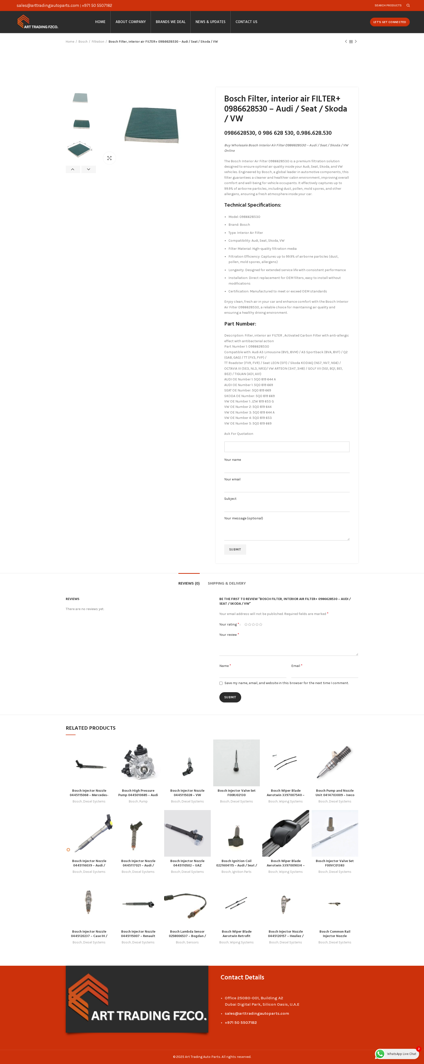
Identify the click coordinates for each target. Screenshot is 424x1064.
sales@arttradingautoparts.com (48, 5)
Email (297, 665)
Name (225, 665)
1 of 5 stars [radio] (246, 624)
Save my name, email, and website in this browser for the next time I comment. (287, 683)
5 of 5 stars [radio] (261, 624)
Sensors (192, 942)
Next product (355, 41)
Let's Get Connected (389, 22)
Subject (230, 499)
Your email (232, 479)
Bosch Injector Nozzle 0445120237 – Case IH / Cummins (89, 936)
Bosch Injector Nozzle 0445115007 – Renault (138, 934)
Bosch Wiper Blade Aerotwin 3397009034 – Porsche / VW (286, 865)
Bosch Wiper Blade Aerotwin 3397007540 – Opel (286, 795)
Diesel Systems (94, 801)
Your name (232, 460)
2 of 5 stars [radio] (250, 624)
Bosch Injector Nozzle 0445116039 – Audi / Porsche (89, 865)
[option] (81, 99)
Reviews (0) (189, 583)
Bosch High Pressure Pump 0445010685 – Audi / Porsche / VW (138, 795)
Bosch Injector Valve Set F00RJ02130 (237, 793)
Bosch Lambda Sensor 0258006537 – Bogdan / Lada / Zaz (187, 936)
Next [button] (88, 169)
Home (70, 41)
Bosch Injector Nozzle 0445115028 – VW (187, 793)
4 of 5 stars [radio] (257, 624)
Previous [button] (73, 169)
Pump (143, 801)
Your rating (229, 624)
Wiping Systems (291, 801)
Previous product (346, 41)
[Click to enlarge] (109, 158)
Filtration (98, 41)
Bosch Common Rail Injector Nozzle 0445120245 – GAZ (334, 936)
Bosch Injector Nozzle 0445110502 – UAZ (187, 863)
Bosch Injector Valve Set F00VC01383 (335, 863)
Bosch (83, 41)
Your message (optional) (243, 518)
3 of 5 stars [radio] (253, 624)
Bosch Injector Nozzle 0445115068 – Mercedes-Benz (89, 795)
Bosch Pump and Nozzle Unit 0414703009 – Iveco (335, 793)
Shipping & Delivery (227, 583)
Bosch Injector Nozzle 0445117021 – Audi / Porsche (138, 865)
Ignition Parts (242, 872)
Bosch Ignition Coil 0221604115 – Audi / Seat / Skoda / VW (236, 865)
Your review (229, 634)
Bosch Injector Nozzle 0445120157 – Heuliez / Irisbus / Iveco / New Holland (286, 938)
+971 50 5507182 (97, 5)
